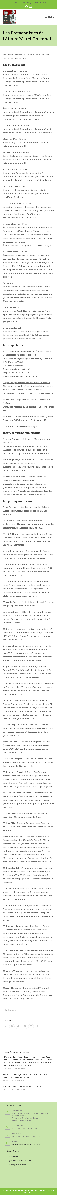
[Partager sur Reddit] (31, 1026)
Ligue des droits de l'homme (19, 1160)
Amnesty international (17, 1164)
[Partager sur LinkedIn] (24, 1026)
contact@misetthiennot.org (26, 1144)
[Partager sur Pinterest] (18, 1026)
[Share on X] (5, 1026)
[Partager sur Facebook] (12, 1026)
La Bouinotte (13, 1156)
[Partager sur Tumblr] (37, 1026)
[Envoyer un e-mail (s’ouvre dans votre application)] (30, 6)
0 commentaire (19, 1068)
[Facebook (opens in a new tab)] (27, 6)
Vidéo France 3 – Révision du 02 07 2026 (22, 1086)
